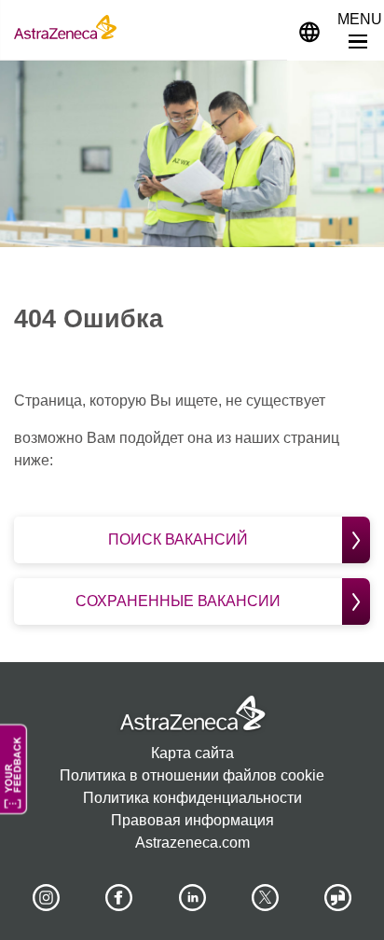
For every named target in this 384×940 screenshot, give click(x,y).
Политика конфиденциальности (192, 798)
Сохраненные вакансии (178, 601)
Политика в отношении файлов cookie (192, 775)
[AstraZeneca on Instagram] (46, 898)
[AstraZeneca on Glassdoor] (338, 898)
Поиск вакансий (178, 539)
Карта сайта (192, 753)
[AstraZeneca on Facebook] (119, 898)
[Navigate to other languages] (309, 30)
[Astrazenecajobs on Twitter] (265, 898)
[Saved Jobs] (265, 26)
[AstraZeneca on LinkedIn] (192, 898)
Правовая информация (192, 820)
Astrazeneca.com (192, 842)
